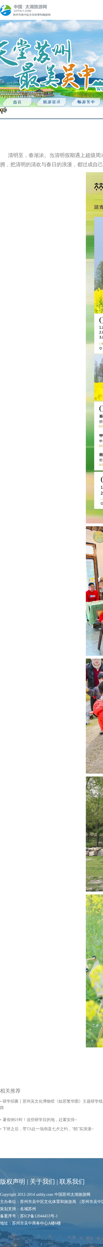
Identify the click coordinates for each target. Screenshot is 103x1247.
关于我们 (42, 1181)
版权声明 (12, 1181)
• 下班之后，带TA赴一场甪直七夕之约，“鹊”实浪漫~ (47, 1129)
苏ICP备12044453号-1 (39, 1216)
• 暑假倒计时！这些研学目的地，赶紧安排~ (38, 1120)
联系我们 (72, 1181)
